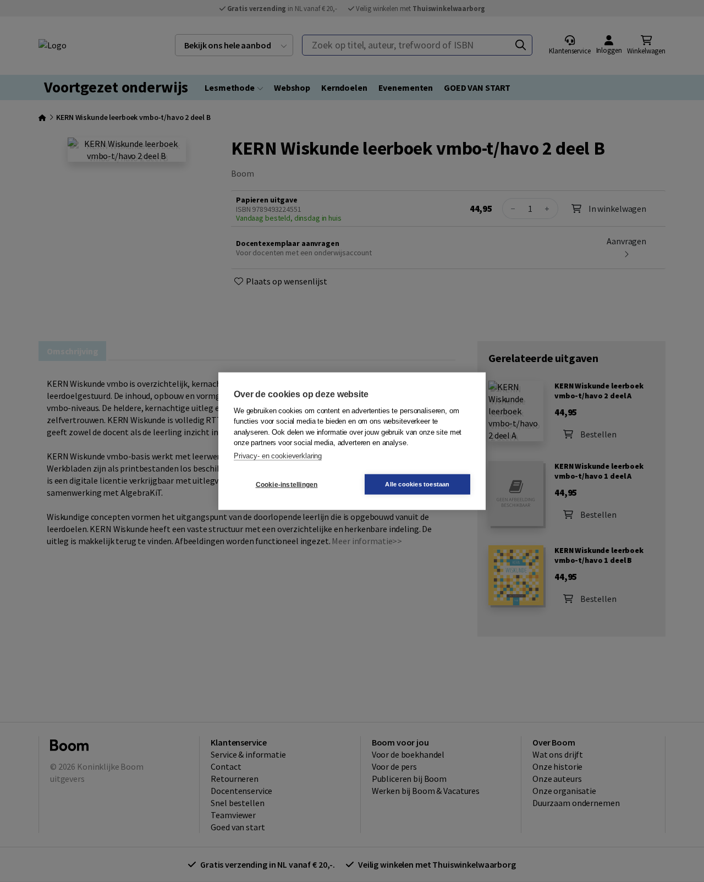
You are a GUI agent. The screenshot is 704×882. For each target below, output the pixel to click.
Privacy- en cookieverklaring (278, 455)
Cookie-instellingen (287, 484)
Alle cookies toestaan (417, 484)
